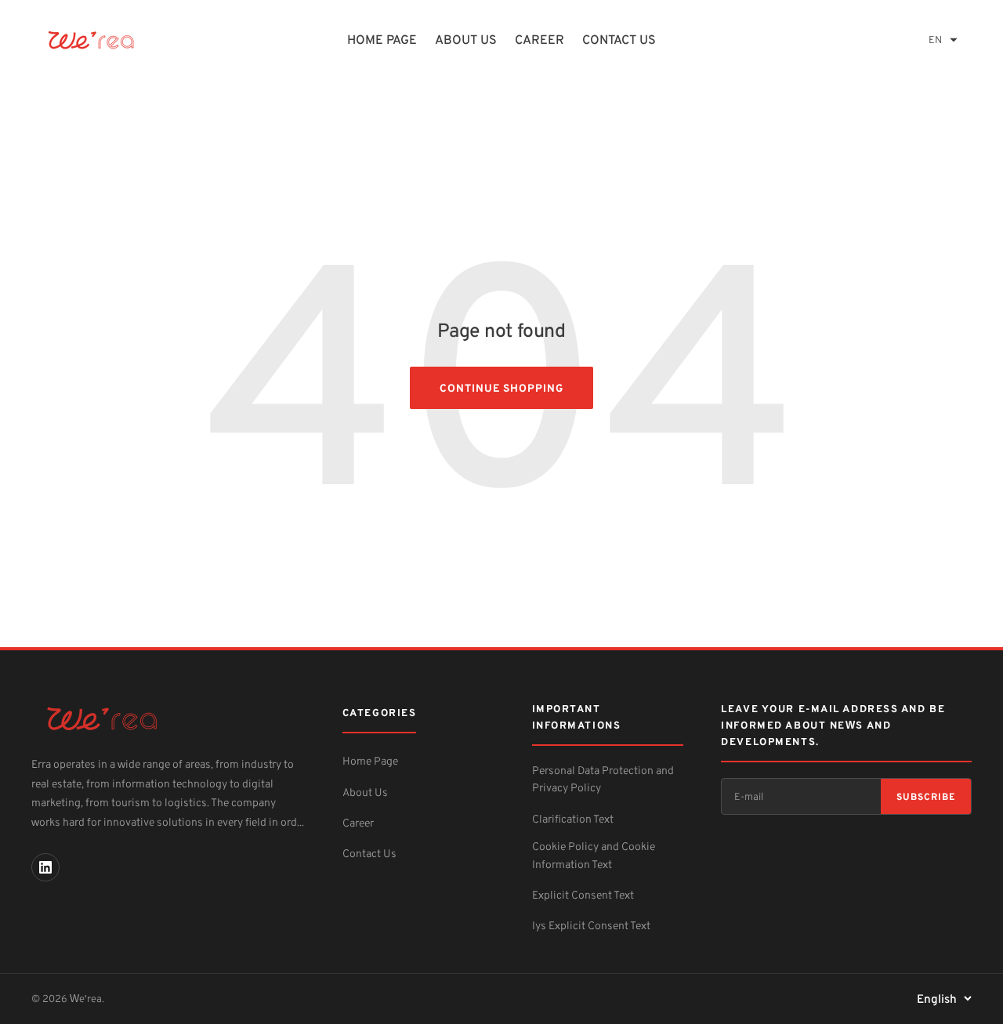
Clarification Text (573, 818)
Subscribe (925, 796)
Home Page (370, 760)
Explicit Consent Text (583, 894)
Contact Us (619, 39)
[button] (943, 39)
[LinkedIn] (45, 867)
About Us (466, 39)
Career (539, 39)
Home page (382, 39)
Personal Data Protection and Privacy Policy (603, 778)
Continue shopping (501, 387)
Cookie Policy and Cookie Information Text (593, 854)
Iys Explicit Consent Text (591, 925)
